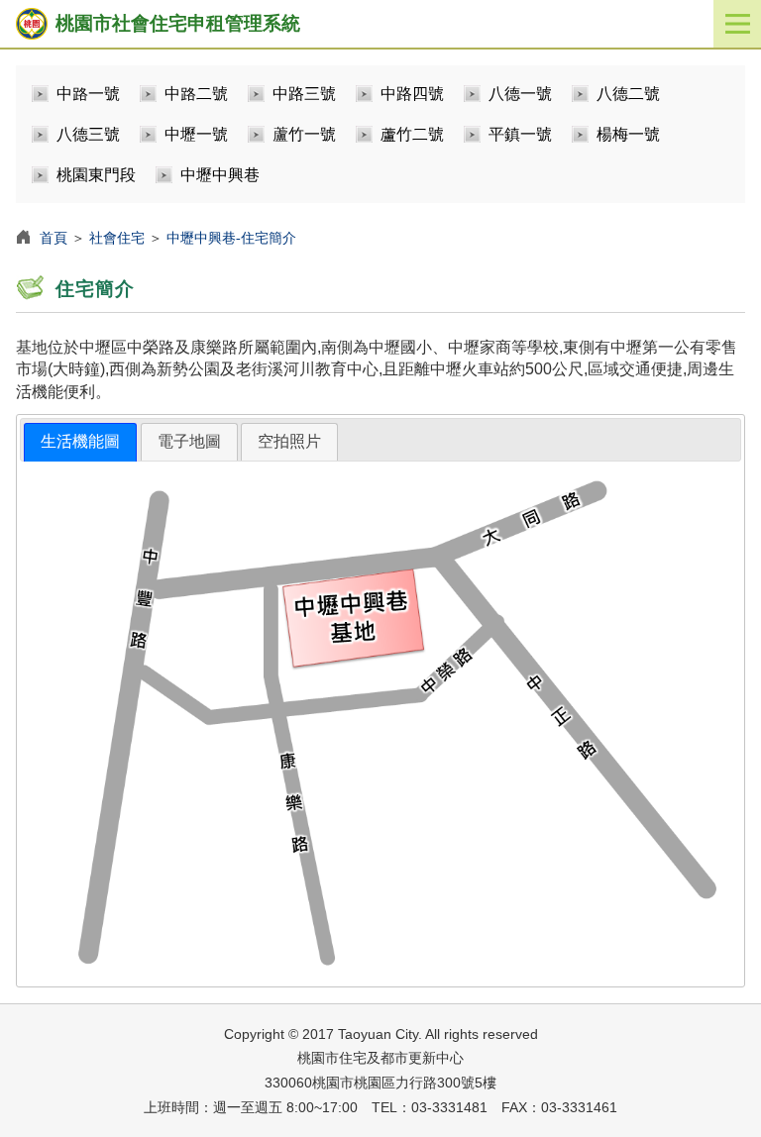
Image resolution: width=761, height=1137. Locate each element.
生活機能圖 (80, 441)
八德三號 (88, 134)
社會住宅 (117, 238)
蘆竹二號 (412, 134)
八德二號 (628, 93)
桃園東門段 (96, 174)
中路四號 (412, 93)
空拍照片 (289, 441)
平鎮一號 (520, 134)
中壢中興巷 (220, 174)
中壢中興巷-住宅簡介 (231, 238)
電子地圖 (189, 441)
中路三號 (304, 93)
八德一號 (520, 93)
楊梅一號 (628, 134)
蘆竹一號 (304, 134)
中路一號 (88, 93)
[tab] (80, 442)
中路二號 (196, 93)
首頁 (53, 238)
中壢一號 (196, 134)
